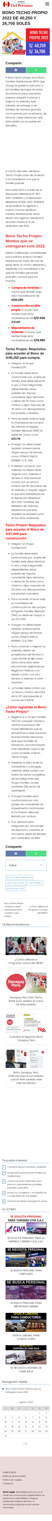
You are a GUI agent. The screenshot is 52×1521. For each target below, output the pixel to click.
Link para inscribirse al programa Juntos (27, 1201)
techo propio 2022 (15, 888)
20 (26, 1426)
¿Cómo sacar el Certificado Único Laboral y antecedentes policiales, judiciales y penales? (24, 1184)
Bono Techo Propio (15, 883)
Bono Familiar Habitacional (19, 877)
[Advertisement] (26, 148)
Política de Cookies (12, 1480)
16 (46, 1422)
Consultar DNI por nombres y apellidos (26, 1166)
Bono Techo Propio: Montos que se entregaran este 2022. (23, 1390)
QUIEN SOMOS (9, 1472)
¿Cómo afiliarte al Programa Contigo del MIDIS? (38, 909)
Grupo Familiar (35, 883)
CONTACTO (8, 1483)
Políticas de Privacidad (14, 1476)
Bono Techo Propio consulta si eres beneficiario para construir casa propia (13, 910)
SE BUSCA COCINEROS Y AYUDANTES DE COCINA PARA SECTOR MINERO (26, 1194)
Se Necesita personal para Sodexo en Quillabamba (26, 1174)
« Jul (25, 1443)
